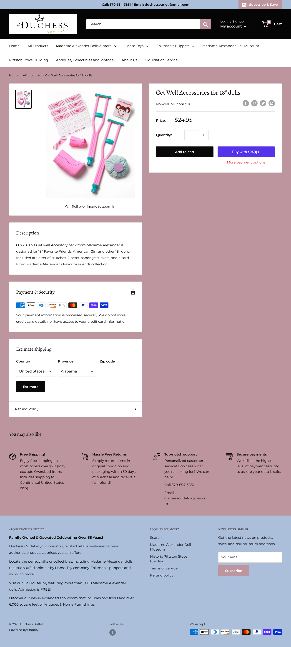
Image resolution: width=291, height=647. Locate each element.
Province (65, 361)
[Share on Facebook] (246, 103)
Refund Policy (26, 409)
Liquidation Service (161, 60)
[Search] (205, 24)
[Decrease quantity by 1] (179, 135)
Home (14, 46)
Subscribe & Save (263, 5)
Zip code (107, 361)
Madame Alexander (173, 104)
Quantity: (164, 135)
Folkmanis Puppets (172, 46)
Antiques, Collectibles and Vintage (85, 60)
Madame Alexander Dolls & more (84, 46)
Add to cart (184, 152)
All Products (38, 46)
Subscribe (233, 571)
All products (32, 75)
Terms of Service (164, 568)
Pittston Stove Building (28, 60)
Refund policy (161, 575)
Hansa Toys (134, 46)
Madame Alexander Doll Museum (230, 46)
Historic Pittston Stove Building (168, 558)
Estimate (30, 387)
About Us (129, 60)
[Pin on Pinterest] (254, 103)
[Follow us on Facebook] (112, 632)
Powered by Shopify (23, 630)
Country (23, 361)
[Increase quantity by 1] (203, 135)
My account (231, 26)
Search (156, 537)
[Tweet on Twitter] (263, 103)
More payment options (246, 162)
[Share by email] (271, 103)
